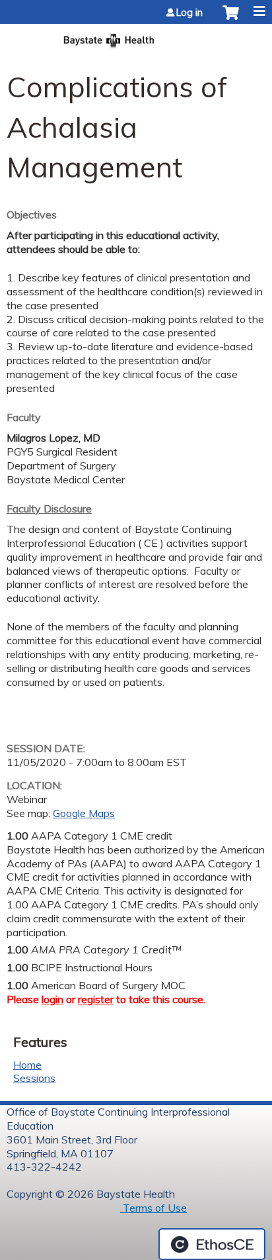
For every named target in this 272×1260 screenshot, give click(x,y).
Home (27, 1064)
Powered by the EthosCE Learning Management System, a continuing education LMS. (211, 1244)
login (52, 999)
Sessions (34, 1078)
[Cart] (230, 19)
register (96, 999)
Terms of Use (153, 1207)
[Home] (136, 37)
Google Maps (84, 813)
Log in (189, 12)
